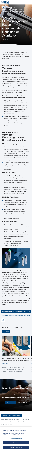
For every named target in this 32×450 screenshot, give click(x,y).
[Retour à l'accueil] (5, 2)
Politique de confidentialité (9, 434)
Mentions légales (20, 434)
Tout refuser (16, 442)
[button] (29, 346)
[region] (16, 438)
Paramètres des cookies (16, 438)
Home (3, 7)
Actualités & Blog (10, 7)
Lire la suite (5, 337)
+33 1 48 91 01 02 (22, 403)
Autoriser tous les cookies (16, 447)
